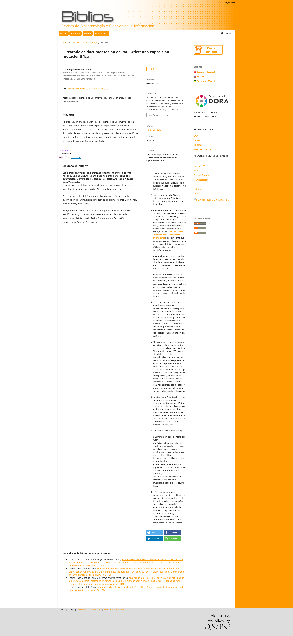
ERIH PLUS (199, 140)
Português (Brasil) (206, 81)
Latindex (198, 188)
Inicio (65, 42)
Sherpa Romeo (201, 175)
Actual (63, 33)
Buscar (227, 33)
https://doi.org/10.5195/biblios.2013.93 (88, 88)
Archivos (75, 33)
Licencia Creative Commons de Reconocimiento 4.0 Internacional (168, 234)
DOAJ (196, 135)
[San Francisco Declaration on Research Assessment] (212, 99)
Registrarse (230, 2)
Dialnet (197, 193)
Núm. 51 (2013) (90, 42)
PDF (153, 68)
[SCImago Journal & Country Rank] (212, 199)
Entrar (218, 2)
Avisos (87, 33)
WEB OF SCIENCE (202, 149)
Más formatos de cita (158, 115)
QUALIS (197, 184)
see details (76, 157)
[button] (154, 532)
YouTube (119, 609)
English (201, 76)
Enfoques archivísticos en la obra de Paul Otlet (121, 587)
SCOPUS (198, 144)
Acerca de (100, 33)
